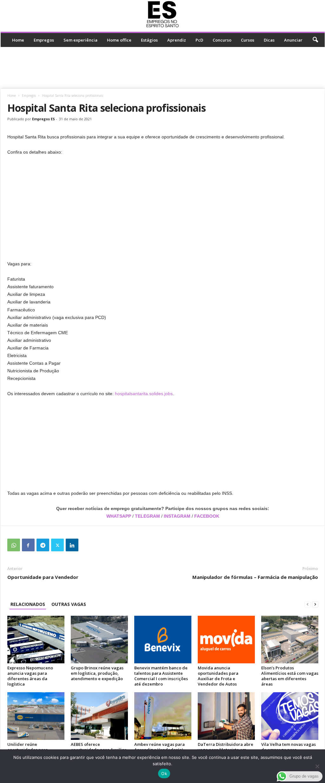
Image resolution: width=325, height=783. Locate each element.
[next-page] (315, 604)
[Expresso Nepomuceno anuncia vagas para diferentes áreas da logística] (35, 639)
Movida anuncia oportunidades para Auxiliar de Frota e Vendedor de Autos (218, 676)
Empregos (44, 40)
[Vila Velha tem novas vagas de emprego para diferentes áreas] (289, 716)
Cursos (247, 40)
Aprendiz (176, 40)
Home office (119, 40)
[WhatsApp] (13, 545)
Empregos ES (43, 118)
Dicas (269, 40)
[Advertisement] (162, 67)
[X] (57, 545)
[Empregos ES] (163, 14)
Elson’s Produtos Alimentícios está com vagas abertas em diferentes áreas (289, 676)
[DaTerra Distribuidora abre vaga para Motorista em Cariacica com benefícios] (226, 716)
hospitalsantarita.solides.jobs (144, 393)
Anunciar (293, 40)
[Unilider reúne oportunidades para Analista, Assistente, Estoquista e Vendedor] (35, 716)
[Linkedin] (72, 545)
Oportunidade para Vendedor (42, 577)
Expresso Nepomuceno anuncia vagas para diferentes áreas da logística (30, 676)
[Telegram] (42, 545)
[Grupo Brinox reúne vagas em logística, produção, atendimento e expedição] (99, 639)
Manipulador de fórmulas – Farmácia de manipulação (255, 577)
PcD (199, 40)
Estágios (149, 40)
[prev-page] (307, 604)
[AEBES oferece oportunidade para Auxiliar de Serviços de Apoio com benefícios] (99, 716)
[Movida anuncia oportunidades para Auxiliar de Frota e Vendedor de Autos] (226, 639)
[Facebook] (28, 545)
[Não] (317, 766)
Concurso (222, 40)
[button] (315, 40)
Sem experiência (80, 40)
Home (18, 40)
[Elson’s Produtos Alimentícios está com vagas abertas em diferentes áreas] (289, 639)
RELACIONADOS (27, 604)
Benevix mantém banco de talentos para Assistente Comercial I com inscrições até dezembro (161, 676)
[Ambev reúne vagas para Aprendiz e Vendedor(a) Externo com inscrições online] (162, 716)
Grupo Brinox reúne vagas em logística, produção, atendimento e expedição (97, 673)
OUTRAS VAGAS (68, 604)
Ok (164, 773)
